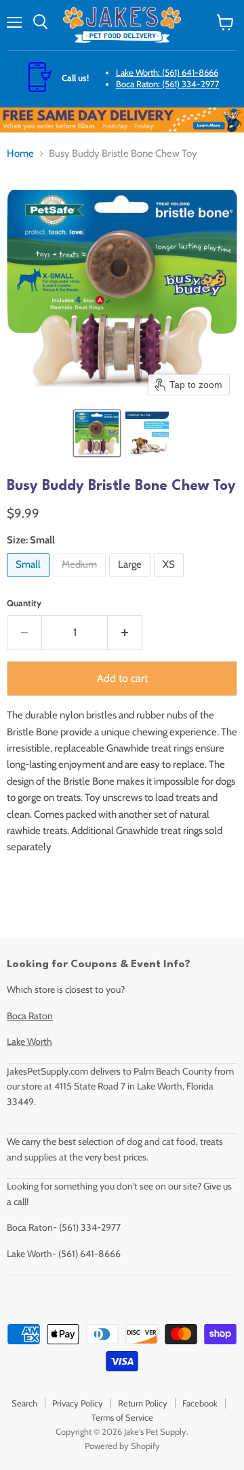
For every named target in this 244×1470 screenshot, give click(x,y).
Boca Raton (30, 1016)
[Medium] (81, 580)
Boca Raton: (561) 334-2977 (168, 83)
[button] (97, 433)
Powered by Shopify (122, 1445)
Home (20, 154)
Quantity (24, 603)
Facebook (200, 1403)
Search (24, 1403)
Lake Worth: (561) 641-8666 (167, 72)
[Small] (30, 580)
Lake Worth (29, 1041)
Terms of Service (122, 1417)
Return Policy (142, 1403)
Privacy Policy (77, 1403)
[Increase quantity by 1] (125, 632)
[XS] (170, 580)
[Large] (131, 580)
